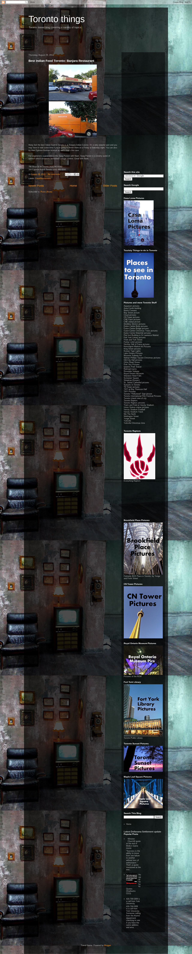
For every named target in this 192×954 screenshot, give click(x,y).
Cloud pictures (130, 315)
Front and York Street (133, 340)
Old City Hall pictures (133, 360)
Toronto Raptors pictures (134, 403)
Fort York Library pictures (135, 337)
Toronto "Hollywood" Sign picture (138, 394)
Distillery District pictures (135, 324)
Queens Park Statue (132, 367)
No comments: (54, 174)
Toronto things (56, 19)
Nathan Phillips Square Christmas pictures (142, 358)
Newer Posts (36, 185)
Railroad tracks (130, 369)
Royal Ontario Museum (134, 373)
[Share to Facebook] (75, 174)
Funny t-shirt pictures (133, 342)
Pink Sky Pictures (132, 364)
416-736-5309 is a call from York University (133, 901)
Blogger (107, 945)
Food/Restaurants (43, 178)
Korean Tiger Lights (132, 351)
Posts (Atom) (46, 192)
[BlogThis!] (69, 174)
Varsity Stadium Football (134, 409)
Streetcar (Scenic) (132, 380)
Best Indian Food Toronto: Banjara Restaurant (61, 60)
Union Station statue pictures (136, 407)
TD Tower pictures (132, 387)
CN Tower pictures (132, 317)
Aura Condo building (132, 308)
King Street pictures (132, 349)
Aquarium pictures (132, 306)
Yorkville (127, 421)
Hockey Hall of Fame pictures (137, 344)
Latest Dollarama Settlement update (142, 831)
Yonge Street (129, 418)
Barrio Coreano (130, 310)
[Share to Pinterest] (77, 174)
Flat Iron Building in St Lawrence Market (141, 335)
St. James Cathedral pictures (136, 382)
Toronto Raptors (131, 400)
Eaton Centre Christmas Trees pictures (141, 331)
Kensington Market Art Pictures (137, 346)
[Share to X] (72, 174)
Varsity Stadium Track (133, 412)
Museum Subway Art (133, 355)
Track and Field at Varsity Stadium (139, 405)
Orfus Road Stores (132, 362)
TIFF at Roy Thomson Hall (135, 389)
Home (73, 185)
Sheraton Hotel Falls (132, 376)
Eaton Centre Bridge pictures (136, 328)
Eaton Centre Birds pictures (136, 326)
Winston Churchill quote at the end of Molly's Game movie (133, 843)
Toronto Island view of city (135, 398)
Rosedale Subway (131, 371)
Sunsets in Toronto (132, 385)
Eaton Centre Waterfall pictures (137, 333)
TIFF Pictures (130, 391)
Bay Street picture (132, 313)
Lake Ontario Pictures (133, 353)
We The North (130, 414)
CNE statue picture (132, 322)
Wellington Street (131, 416)
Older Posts (110, 185)
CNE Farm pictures (132, 319)
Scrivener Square (131, 378)
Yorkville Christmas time (134, 423)
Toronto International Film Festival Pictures (142, 396)
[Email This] (66, 174)
